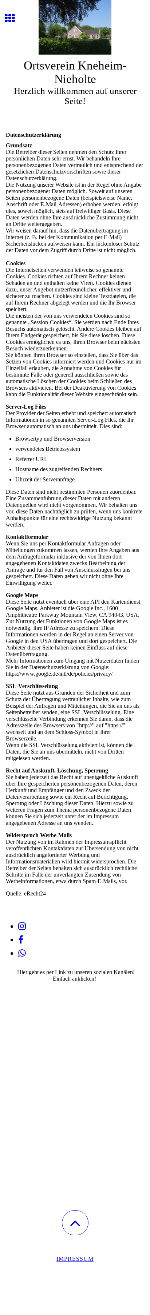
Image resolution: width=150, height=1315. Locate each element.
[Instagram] (22, 926)
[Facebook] (20, 940)
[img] (75, 27)
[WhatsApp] (22, 953)
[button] (75, 1222)
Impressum (75, 1259)
